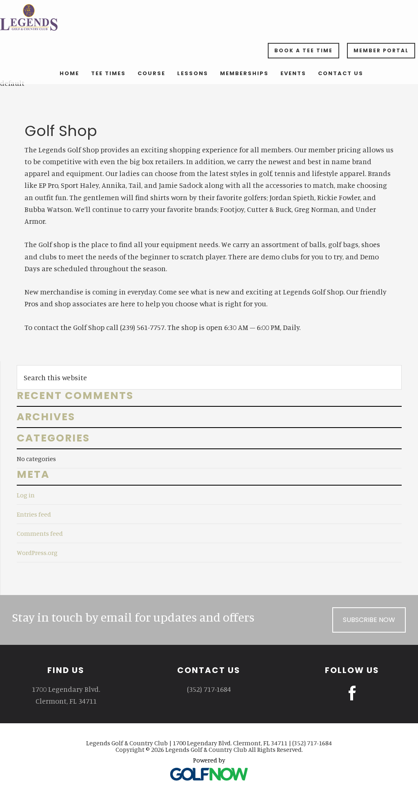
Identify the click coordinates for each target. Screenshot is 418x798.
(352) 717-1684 (209, 688)
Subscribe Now (369, 619)
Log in (26, 495)
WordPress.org (37, 552)
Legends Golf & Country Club (209, 17)
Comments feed (40, 533)
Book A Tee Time (303, 50)
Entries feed (34, 514)
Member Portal (381, 50)
